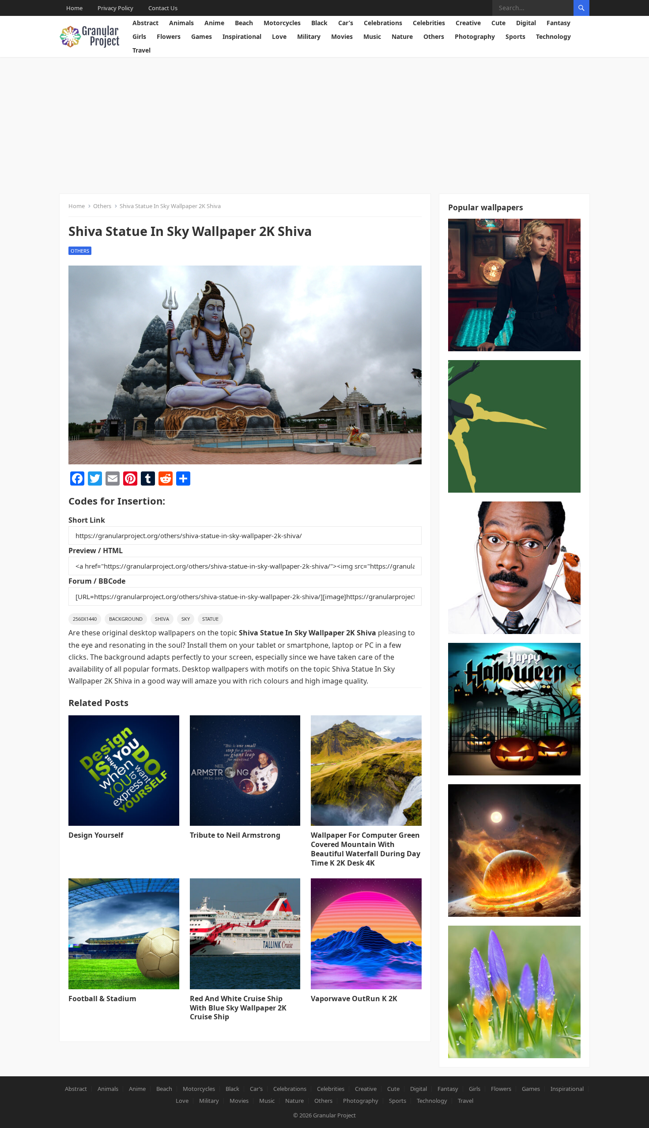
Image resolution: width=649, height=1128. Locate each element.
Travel (141, 50)
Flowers (169, 36)
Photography (475, 36)
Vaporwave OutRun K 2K (354, 998)
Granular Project (334, 1115)
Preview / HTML (95, 550)
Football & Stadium (102, 998)
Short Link (86, 520)
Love (279, 36)
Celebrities (429, 23)
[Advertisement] (324, 123)
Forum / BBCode (96, 581)
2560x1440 (85, 618)
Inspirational (242, 36)
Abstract (145, 23)
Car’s (345, 23)
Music (372, 36)
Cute (498, 23)
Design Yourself (95, 835)
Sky (185, 618)
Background (126, 618)
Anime (214, 23)
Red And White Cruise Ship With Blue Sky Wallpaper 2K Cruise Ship (238, 1008)
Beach (244, 23)
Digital (526, 23)
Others (433, 36)
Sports (515, 36)
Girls (139, 36)
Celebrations (383, 23)
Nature (402, 36)
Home (74, 8)
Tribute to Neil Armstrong (235, 835)
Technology (553, 36)
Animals (181, 23)
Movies (342, 36)
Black (319, 23)
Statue (210, 618)
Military (309, 36)
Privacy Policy (115, 8)
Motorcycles (282, 23)
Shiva (162, 618)
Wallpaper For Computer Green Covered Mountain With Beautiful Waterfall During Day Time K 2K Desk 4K (365, 848)
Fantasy (558, 23)
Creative (468, 23)
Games (201, 36)
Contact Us (162, 8)
